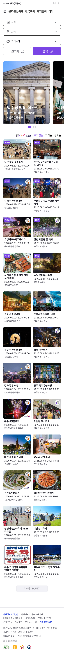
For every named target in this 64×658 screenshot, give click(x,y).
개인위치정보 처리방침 (12, 618)
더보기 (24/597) (32, 588)
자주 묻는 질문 (46, 622)
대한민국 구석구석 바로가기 (12, 3)
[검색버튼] (59, 3)
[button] (29, 127)
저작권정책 (30, 618)
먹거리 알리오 (24, 135)
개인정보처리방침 (10, 614)
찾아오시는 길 (31, 622)
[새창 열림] (6, 647)
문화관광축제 (16, 11)
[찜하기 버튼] (54, 3)
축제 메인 (5, 11)
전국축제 (30, 11)
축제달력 (42, 11)
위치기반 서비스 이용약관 (32, 614)
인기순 (57, 135)
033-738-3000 (49, 628)
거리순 (48, 135)
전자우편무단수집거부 (12, 622)
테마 (50, 11)
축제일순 (38, 135)
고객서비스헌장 (44, 618)
